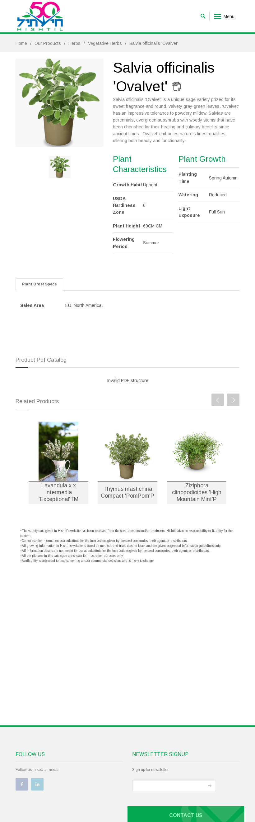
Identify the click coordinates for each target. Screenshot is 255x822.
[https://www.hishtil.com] (40, 16)
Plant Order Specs (39, 284)
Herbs (74, 43)
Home (21, 43)
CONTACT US (185, 815)
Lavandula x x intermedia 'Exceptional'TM (58, 492)
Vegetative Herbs (105, 43)
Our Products (48, 43)
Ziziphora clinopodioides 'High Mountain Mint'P (196, 492)
